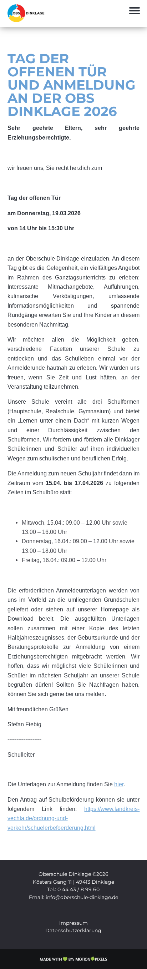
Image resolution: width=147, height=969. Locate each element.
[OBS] (27, 20)
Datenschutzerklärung (73, 930)
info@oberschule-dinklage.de (82, 897)
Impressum (73, 923)
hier (118, 784)
